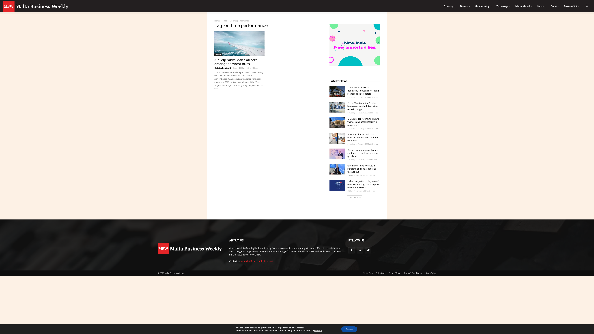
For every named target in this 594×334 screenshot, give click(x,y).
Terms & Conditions (413, 273)
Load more (353, 197)
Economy (448, 6)
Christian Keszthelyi (222, 68)
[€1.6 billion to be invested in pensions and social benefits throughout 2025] (337, 169)
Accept (349, 329)
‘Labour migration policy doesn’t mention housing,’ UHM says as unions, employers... (363, 184)
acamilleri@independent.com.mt (257, 261)
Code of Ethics (395, 273)
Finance (464, 6)
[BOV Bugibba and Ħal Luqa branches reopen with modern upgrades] (337, 138)
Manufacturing (482, 6)
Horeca (540, 6)
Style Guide (381, 273)
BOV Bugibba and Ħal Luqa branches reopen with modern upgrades (362, 137)
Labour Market (522, 6)
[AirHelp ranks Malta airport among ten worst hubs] (239, 43)
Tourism (218, 55)
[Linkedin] (360, 250)
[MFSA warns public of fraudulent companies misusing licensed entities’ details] (337, 91)
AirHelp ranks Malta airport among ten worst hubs (235, 62)
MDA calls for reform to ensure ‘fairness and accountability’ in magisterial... (363, 121)
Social (554, 6)
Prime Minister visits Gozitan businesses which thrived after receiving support (362, 106)
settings (318, 330)
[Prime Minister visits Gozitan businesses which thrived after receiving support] (337, 107)
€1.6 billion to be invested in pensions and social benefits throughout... (361, 168)
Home (217, 20)
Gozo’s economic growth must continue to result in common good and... (363, 153)
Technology (502, 6)
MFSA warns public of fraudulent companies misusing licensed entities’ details (363, 90)
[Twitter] (368, 250)
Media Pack (368, 273)
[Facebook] (351, 250)
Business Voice (571, 6)
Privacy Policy (430, 273)
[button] (587, 6)
